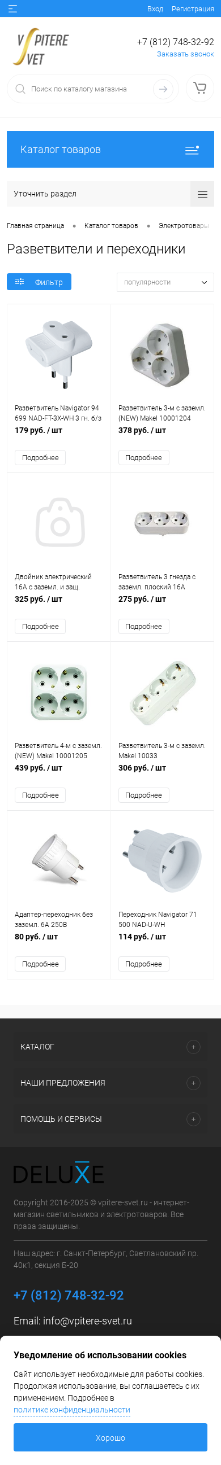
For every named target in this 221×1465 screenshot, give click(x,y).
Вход (155, 9)
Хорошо (110, 1437)
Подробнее (40, 457)
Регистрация (193, 9)
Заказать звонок (185, 54)
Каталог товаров (60, 149)
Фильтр (49, 282)
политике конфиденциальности (72, 1409)
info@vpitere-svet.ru (87, 1321)
